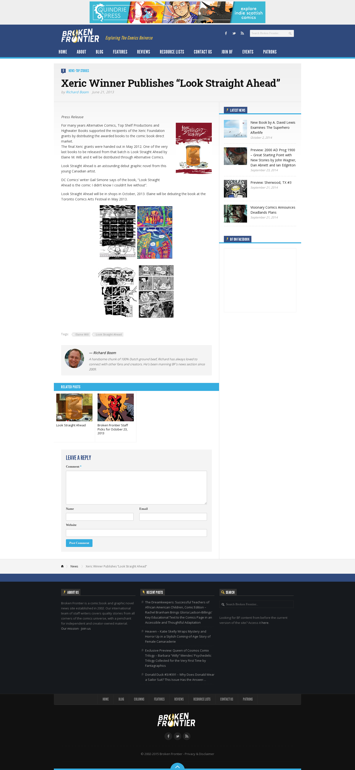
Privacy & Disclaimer (199, 754)
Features (120, 52)
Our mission (70, 628)
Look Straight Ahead (109, 334)
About (81, 52)
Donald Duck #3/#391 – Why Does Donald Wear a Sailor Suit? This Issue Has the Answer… (179, 677)
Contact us (203, 52)
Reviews (143, 52)
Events (248, 52)
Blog (99, 52)
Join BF (227, 52)
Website (71, 525)
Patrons (270, 52)
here (265, 622)
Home (63, 52)
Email (143, 509)
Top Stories (82, 70)
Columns (139, 699)
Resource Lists (172, 52)
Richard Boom (77, 92)
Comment (74, 466)
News (71, 70)
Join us (86, 628)
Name (70, 509)
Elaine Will (82, 334)
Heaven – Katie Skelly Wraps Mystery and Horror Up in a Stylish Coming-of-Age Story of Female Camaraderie (178, 636)
